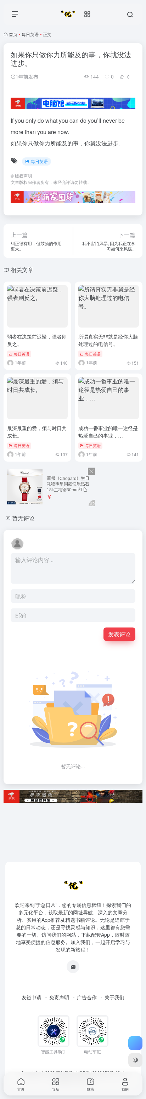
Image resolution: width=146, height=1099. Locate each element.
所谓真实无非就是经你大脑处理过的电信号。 (108, 340)
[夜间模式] (135, 1060)
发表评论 (119, 634)
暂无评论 (23, 518)
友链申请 (31, 997)
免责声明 (59, 997)
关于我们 (114, 997)
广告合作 (87, 997)
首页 (13, 34)
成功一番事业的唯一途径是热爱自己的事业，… (108, 431)
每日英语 (30, 34)
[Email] (73, 966)
